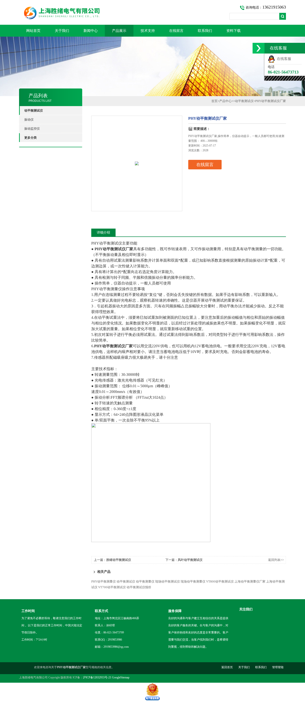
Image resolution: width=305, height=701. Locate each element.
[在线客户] (258, 48)
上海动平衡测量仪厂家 (249, 581)
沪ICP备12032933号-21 (97, 677)
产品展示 (119, 31)
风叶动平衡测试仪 (190, 560)
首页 (214, 101)
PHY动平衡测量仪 (103, 581)
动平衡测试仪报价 (139, 587)
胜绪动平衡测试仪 (118, 560)
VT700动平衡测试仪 (112, 587)
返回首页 (227, 667)
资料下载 (233, 31)
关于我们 (62, 31)
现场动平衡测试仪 (167, 581)
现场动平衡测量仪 (193, 581)
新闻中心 (90, 31)
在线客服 (283, 59)
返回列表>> (276, 560)
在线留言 (176, 31)
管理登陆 (278, 667)
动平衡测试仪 (244, 101)
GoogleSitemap (120, 677)
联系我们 (205, 31)
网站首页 (33, 31)
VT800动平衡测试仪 (220, 581)
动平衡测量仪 (145, 581)
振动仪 (29, 119)
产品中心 (225, 101)
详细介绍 (103, 232)
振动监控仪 (32, 128)
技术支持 (148, 31)
